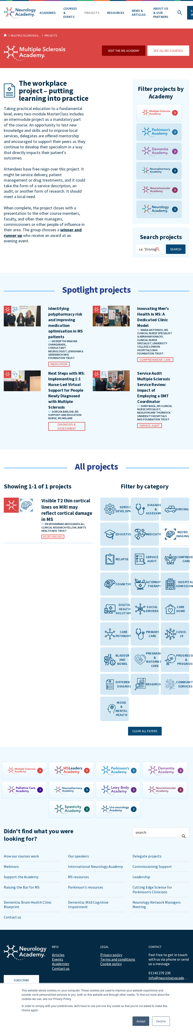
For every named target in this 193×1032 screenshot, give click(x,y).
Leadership (141, 876)
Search (175, 249)
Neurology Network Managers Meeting (157, 904)
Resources (115, 13)
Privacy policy (111, 954)
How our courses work (21, 856)
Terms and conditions (117, 959)
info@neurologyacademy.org (169, 978)
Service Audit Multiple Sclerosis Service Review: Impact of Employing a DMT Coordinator (153, 387)
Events (57, 959)
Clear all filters (144, 731)
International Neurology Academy (95, 866)
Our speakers (78, 856)
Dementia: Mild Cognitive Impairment (88, 904)
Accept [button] (141, 1021)
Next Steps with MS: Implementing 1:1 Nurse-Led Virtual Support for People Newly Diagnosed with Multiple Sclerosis (66, 390)
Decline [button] (161, 1021)
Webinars (11, 866)
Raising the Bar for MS (22, 887)
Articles (58, 954)
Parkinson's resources (85, 887)
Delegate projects (147, 856)
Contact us (12, 917)
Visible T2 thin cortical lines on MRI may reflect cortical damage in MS (66, 509)
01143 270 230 (160, 973)
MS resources (78, 876)
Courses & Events (70, 12)
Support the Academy (21, 876)
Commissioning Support (152, 866)
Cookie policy (111, 963)
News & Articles (139, 12)
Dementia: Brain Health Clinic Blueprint (28, 904)
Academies (48, 13)
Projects (92, 13)
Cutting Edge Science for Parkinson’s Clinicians (152, 889)
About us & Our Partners (160, 12)
